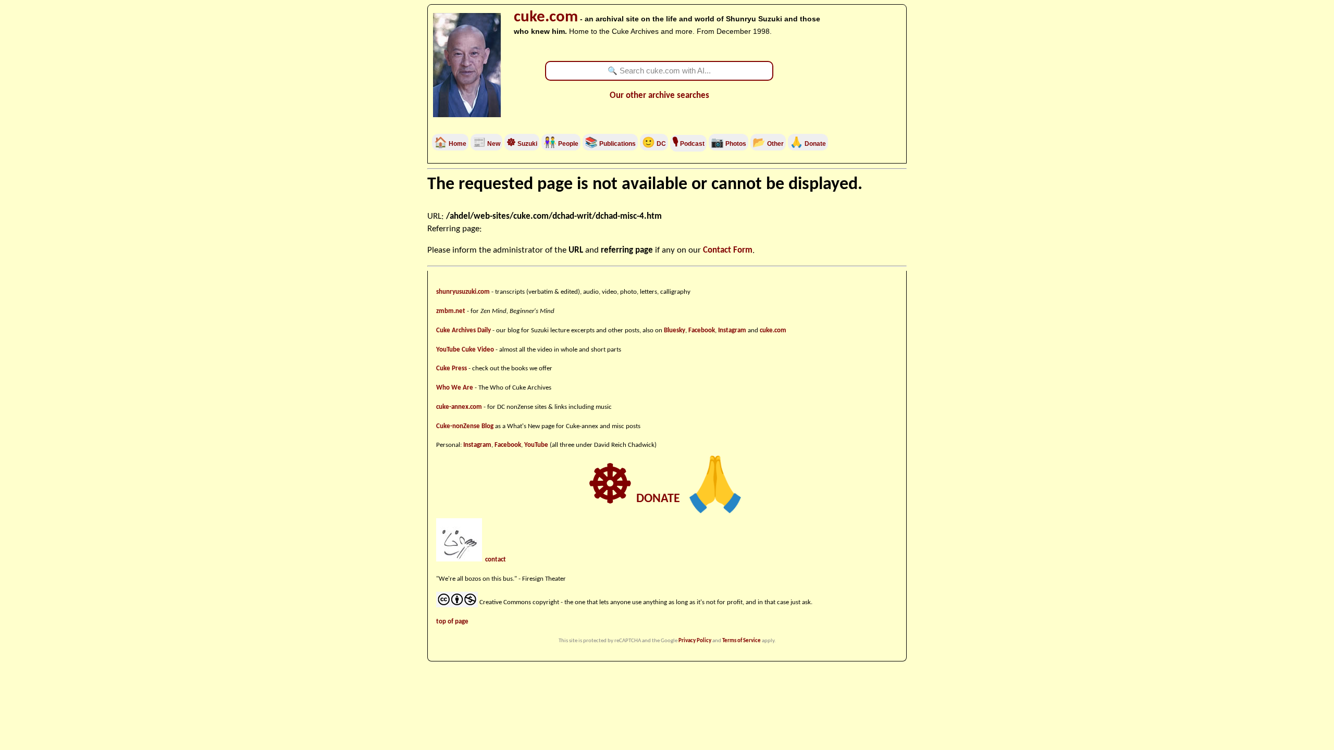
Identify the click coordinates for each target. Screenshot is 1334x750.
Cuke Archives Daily (463, 330)
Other (768, 143)
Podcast (688, 143)
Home (450, 143)
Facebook (701, 330)
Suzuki (522, 143)
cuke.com (546, 17)
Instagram (732, 330)
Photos (728, 143)
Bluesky (674, 330)
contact (495, 559)
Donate (808, 143)
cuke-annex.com (459, 407)
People (567, 143)
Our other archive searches (659, 95)
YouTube (536, 445)
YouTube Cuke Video (465, 349)
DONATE (667, 499)
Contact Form (727, 250)
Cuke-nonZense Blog (464, 426)
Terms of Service (741, 641)
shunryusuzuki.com (463, 292)
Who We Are (454, 387)
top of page (452, 621)
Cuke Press (451, 368)
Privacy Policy (694, 641)
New (486, 143)
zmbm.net (450, 311)
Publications (617, 143)
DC (654, 143)
